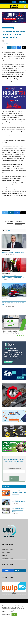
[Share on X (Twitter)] (14, 47)
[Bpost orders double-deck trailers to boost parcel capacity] (6, 510)
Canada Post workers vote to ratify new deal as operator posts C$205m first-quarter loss (14, 302)
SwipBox (14, 593)
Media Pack (4, 555)
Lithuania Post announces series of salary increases (20, 223)
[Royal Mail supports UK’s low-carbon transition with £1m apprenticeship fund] (14, 265)
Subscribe (22, 1)
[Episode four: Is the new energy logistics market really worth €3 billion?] (6, 493)
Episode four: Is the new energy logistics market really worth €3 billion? (19, 492)
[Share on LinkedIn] (9, 47)
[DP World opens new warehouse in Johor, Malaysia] (6, 502)
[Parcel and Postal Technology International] (14, 6)
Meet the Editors (6, 552)
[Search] (25, 6)
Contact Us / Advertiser (7, 549)
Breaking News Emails (7, 558)
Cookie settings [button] (6, 614)
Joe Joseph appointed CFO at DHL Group (13, 252)
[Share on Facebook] (19, 47)
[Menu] (3, 6)
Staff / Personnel (7, 28)
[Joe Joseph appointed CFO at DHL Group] (14, 241)
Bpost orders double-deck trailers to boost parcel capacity (18, 510)
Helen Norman (9, 40)
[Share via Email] (24, 47)
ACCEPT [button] (14, 614)
